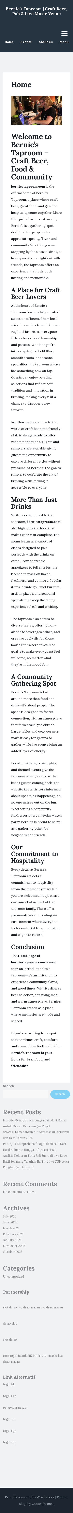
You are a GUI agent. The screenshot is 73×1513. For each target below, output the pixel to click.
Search (8, 1086)
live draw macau (29, 1307)
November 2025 (14, 1246)
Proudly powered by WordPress (29, 1497)
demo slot (10, 1323)
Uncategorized (13, 1276)
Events (26, 42)
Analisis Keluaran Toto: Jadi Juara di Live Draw (35, 1156)
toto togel (10, 1356)
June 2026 (10, 1222)
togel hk (9, 1384)
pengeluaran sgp (15, 1407)
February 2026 (13, 1234)
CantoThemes (43, 1504)
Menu (64, 42)
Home (9, 42)
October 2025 (13, 1252)
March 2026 (11, 1228)
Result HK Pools (29, 1356)
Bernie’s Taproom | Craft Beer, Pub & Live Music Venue (36, 11)
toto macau (49, 1356)
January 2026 (12, 1240)
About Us (46, 42)
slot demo (10, 1307)
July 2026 (9, 1216)
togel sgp (9, 1396)
